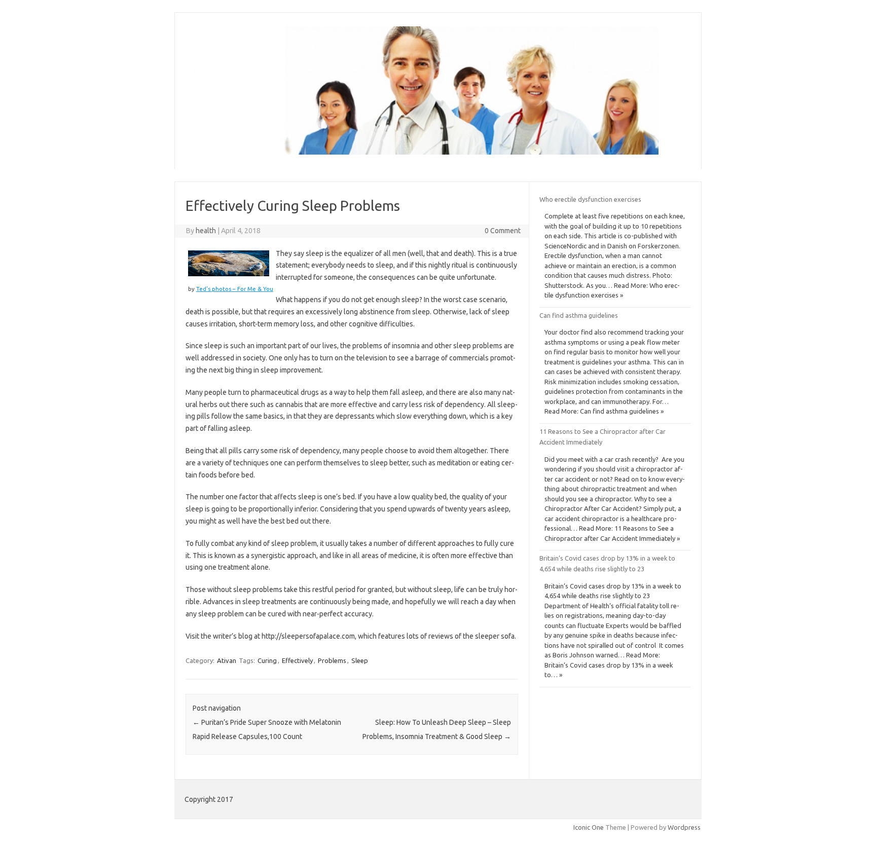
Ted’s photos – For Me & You (234, 289)
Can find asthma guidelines (578, 315)
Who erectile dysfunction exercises (590, 199)
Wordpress (684, 827)
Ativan (226, 660)
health (206, 231)
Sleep (359, 660)
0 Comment (503, 231)
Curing (267, 660)
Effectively (297, 660)
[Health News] (421, 152)
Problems (332, 660)
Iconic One (588, 827)
